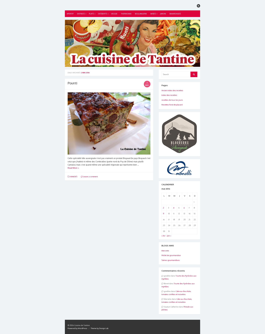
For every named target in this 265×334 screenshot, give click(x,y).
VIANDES (73, 176)
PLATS (91, 14)
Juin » (169, 236)
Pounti (72, 83)
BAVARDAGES (175, 14)
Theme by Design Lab (99, 328)
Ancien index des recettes (172, 90)
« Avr (163, 236)
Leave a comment (90, 176)
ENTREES (81, 14)
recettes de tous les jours (172, 100)
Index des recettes (169, 95)
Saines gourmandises (170, 260)
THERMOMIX (126, 14)
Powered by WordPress (77, 328)
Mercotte (165, 251)
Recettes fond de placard (171, 105)
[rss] (198, 5)
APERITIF (70, 14)
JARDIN (163, 14)
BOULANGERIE (141, 14)
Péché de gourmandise (171, 255)
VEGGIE (114, 14)
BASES (153, 14)
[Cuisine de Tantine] (132, 43)
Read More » (73, 168)
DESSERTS (102, 14)
